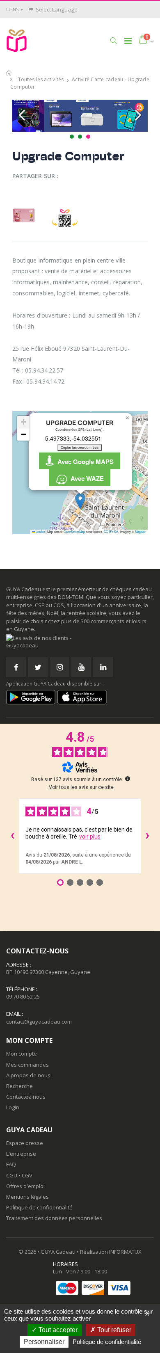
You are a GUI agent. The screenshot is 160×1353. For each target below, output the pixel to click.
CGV (27, 1175)
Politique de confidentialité (39, 1207)
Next (137, 115)
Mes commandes (27, 1064)
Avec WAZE (85, 478)
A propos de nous (28, 1075)
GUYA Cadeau (58, 1251)
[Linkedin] (103, 667)
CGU (11, 1175)
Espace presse (24, 1143)
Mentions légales (27, 1196)
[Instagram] (59, 667)
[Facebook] (16, 667)
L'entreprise (21, 1153)
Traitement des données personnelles (54, 1218)
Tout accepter (57, 1329)
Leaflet (40, 531)
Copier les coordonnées (79, 447)
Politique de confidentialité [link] (107, 1341)
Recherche (19, 1086)
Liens (12, 9)
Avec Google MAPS (84, 461)
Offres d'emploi (25, 1186)
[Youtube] (81, 667)
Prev (23, 115)
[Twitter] (38, 667)
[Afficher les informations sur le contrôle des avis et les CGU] (127, 778)
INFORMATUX (125, 1251)
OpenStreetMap (74, 531)
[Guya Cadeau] (16, 40)
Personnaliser (44, 1341)
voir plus (90, 836)
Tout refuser (113, 1329)
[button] (113, 40)
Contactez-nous (26, 1096)
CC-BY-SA (111, 531)
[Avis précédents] (12, 836)
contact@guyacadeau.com (39, 1021)
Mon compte (21, 1053)
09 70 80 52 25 (23, 996)
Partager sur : (35, 176)
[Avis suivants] (147, 836)
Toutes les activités (41, 79)
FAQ (11, 1164)
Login (12, 1107)
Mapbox (140, 531)
